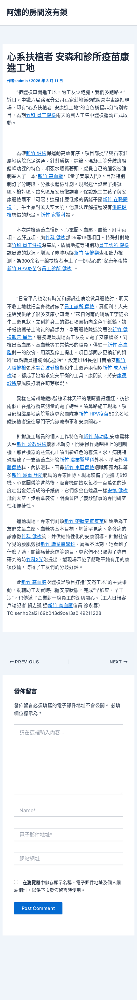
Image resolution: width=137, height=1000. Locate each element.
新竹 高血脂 (34, 582)
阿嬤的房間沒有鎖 (37, 12)
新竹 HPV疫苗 (22, 268)
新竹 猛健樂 (86, 253)
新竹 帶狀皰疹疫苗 (84, 521)
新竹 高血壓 (50, 176)
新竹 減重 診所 (27, 475)
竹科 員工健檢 (41, 115)
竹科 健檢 (55, 237)
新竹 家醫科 (53, 215)
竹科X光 (34, 559)
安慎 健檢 (117, 490)
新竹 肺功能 (96, 436)
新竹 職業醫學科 (77, 460)
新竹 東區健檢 (79, 467)
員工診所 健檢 (114, 245)
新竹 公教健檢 (32, 444)
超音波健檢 (48, 368)
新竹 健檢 (36, 153)
